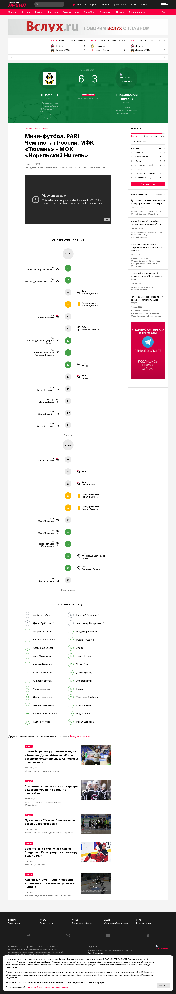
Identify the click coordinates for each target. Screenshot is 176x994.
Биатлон (53, 12)
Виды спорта (46, 923)
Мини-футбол (88, 95)
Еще (164, 12)
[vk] (68, 936)
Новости (81, 4)
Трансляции (119, 4)
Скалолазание (137, 12)
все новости (160, 194)
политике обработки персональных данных (47, 987)
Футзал (25, 12)
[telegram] (28, 936)
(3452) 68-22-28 (95, 953)
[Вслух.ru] (88, 27)
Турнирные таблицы (82, 923)
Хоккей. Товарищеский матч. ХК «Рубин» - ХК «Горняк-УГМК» (68, 47)
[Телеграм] (148, 350)
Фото (133, 4)
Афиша (94, 4)
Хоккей (12, 12)
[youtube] (108, 936)
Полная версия (148, 184)
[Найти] (36, 4)
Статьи (43, 920)
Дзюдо (120, 12)
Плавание (105, 12)
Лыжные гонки (71, 12)
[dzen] (148, 936)
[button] (11, 57)
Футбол (39, 12)
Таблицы (136, 128)
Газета (143, 4)
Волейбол (89, 12)
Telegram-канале (80, 736)
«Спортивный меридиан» (116, 923)
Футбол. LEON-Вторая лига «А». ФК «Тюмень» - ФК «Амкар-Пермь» (108, 47)
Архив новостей (143, 923)
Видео (105, 4)
